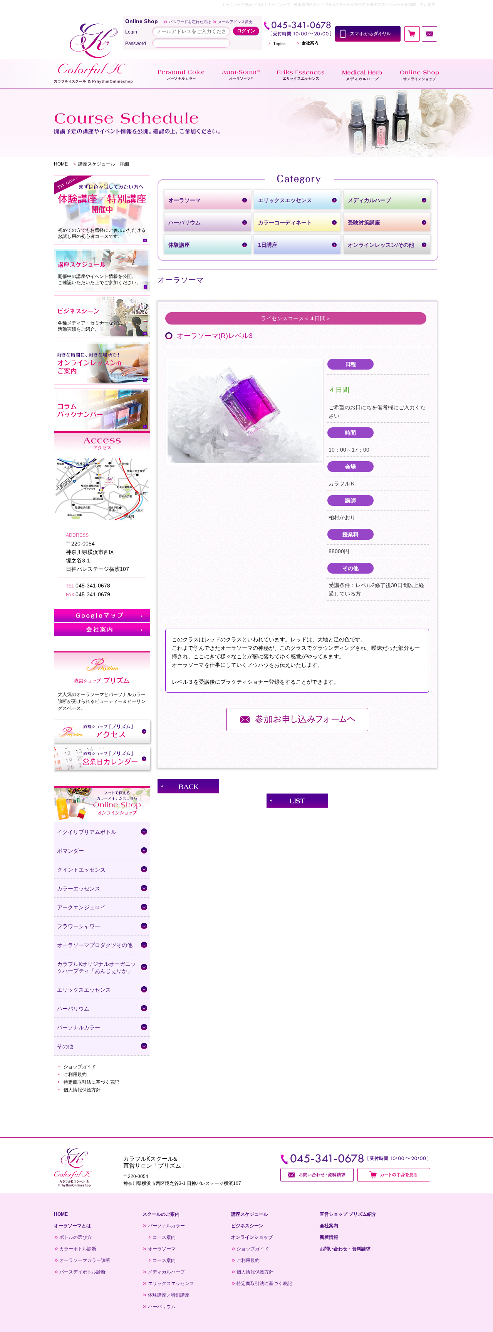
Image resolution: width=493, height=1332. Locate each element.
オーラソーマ (162, 1249)
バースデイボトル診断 (82, 1272)
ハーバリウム (162, 1306)
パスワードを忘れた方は (190, 22)
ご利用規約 (75, 1074)
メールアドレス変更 (235, 22)
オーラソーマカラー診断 (84, 1260)
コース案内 (164, 1237)
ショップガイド (80, 1066)
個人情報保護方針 (82, 1090)
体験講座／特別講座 (168, 1295)
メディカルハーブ (166, 1272)
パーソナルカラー (166, 1225)
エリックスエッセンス (171, 1283)
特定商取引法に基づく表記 (91, 1082)
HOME (61, 164)
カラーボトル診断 (77, 1249)
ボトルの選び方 (75, 1237)
